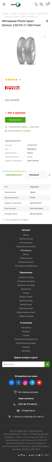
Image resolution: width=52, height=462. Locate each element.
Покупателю (26, 272)
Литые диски (26, 258)
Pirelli (29, 157)
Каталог (26, 230)
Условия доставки (26, 281)
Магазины (26, 327)
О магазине (26, 322)
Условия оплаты (26, 277)
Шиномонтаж (26, 300)
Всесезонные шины (26, 246)
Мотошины (26, 250)
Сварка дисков (26, 316)
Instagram (25, 382)
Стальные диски (26, 262)
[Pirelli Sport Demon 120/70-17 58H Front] (26, 51)
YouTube (39, 382)
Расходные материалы (26, 266)
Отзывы (26, 347)
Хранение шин (26, 308)
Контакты (26, 351)
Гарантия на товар (26, 285)
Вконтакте (11, 382)
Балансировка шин (26, 312)
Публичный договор (26, 343)
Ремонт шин (26, 304)
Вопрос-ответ (26, 296)
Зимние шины (26, 239)
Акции (26, 293)
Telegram (32, 382)
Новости (26, 331)
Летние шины (26, 242)
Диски (26, 254)
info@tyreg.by (28, 410)
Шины (26, 235)
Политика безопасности (26, 339)
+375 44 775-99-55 (27, 404)
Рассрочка (26, 289)
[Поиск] (41, 4)
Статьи (26, 335)
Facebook (18, 382)
